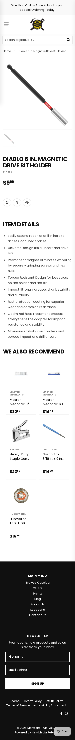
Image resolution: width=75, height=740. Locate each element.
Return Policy (54, 701)
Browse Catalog (38, 582)
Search (15, 701)
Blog (37, 599)
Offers (37, 588)
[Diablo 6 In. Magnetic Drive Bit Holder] (9, 139)
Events (37, 593)
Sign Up (37, 683)
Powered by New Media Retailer (36, 732)
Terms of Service (18, 705)
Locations (37, 609)
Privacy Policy (32, 701)
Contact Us (37, 615)
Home (7, 51)
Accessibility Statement (49, 705)
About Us (37, 604)
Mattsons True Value (41, 728)
